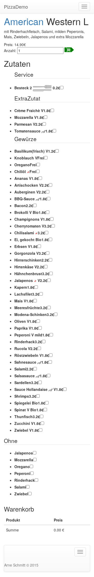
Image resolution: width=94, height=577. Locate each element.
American (24, 21)
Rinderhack (24, 480)
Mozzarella (23, 459)
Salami (20, 487)
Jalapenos (23, 453)
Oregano (22, 466)
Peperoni (22, 473)
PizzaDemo (16, 6)
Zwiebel (21, 493)
